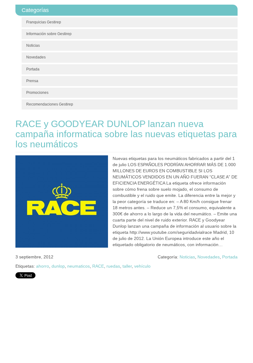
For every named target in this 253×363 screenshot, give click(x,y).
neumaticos (78, 266)
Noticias (33, 45)
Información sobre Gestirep (49, 34)
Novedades (36, 57)
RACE (98, 266)
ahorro (42, 266)
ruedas (113, 266)
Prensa (32, 81)
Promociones (37, 92)
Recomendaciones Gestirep (49, 104)
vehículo (142, 266)
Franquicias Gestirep (43, 22)
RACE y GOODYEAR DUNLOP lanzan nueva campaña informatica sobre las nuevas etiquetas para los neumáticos (126, 134)
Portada (32, 69)
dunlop (58, 266)
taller (127, 266)
